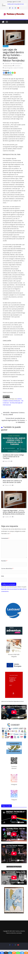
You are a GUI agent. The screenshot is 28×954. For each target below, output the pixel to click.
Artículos (5, 46)
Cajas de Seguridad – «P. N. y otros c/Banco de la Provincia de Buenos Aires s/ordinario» (14, 512)
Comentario (5, 538)
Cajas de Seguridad (8, 68)
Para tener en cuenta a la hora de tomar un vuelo (12, 481)
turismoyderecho (18, 63)
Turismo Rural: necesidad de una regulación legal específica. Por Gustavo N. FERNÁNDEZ (13, 420)
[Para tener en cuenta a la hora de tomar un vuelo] (14, 468)
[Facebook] (4, 73)
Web (2, 576)
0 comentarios (17, 65)
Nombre (4, 561)
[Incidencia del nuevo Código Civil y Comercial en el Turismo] (14, 434)
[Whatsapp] (13, 73)
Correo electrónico (7, 568)
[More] (15, 73)
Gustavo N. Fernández (18, 68)
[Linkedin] (8, 73)
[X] (6, 73)
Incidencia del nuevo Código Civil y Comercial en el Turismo (13, 456)
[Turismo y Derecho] (3, 22)
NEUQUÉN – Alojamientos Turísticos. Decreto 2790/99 (14, 413)
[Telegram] (10, 73)
